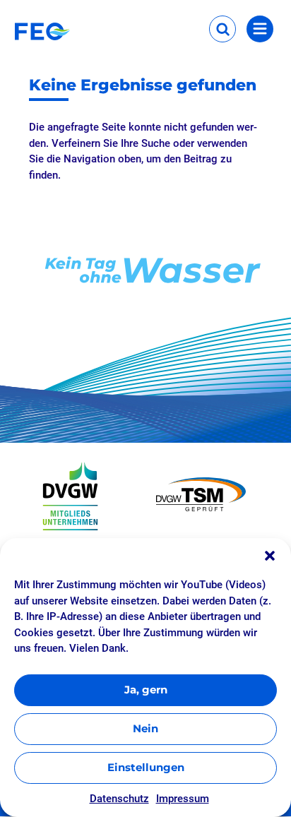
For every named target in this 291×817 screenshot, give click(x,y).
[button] (270, 556)
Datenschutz (119, 798)
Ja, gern (145, 689)
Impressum (182, 798)
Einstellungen (145, 767)
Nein (145, 728)
